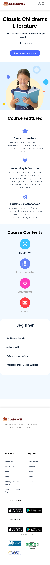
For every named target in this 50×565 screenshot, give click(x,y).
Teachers (31, 467)
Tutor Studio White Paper (12, 490)
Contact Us (9, 466)
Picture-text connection (17, 355)
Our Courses (33, 461)
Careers (31, 472)
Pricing (30, 477)
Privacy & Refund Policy (12, 483)
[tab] (25, 338)
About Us (9, 461)
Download (32, 482)
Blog (7, 476)
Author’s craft (12, 346)
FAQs (7, 471)
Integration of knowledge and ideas (22, 364)
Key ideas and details (15, 338)
